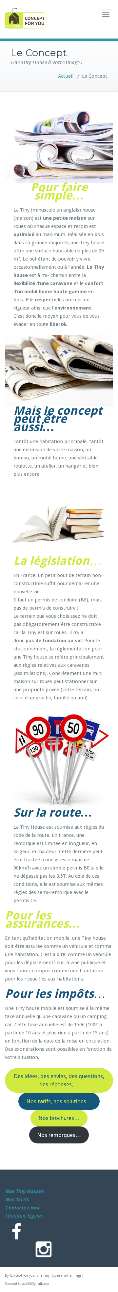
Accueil (65, 76)
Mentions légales (24, 1216)
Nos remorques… (59, 1135)
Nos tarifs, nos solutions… (59, 1101)
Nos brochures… (59, 1118)
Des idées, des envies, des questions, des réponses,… (59, 1080)
